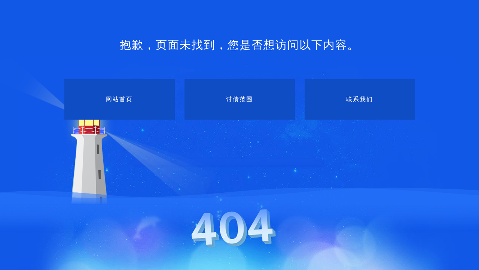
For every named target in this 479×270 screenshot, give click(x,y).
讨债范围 (239, 99)
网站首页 (119, 99)
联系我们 (359, 99)
